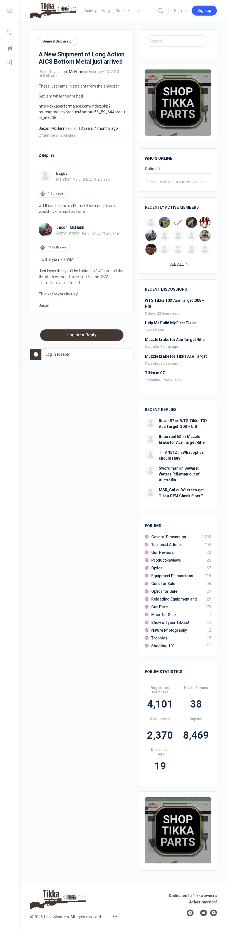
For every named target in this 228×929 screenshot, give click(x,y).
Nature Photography (169, 630)
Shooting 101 (163, 646)
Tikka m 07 (155, 373)
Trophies (159, 638)
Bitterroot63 (170, 436)
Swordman (168, 468)
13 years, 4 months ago (98, 128)
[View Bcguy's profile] (45, 176)
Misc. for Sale (163, 614)
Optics (157, 568)
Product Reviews (166, 560)
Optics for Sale (164, 591)
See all (176, 264)
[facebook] (190, 913)
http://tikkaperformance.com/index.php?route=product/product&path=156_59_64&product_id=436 (82, 112)
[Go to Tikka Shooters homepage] (53, 10)
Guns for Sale (163, 583)
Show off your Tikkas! (170, 622)
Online (152, 169)
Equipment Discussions (172, 576)
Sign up (204, 10)
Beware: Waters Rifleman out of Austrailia (179, 474)
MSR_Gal (167, 490)
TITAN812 (168, 452)
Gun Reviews (162, 552)
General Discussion (57, 41)
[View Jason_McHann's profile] (45, 229)
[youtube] (213, 913)
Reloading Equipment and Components (176, 599)
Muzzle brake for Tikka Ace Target (176, 356)
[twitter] (203, 913)
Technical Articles (167, 544)
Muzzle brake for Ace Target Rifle (175, 339)
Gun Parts (159, 607)
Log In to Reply (81, 334)
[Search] (160, 10)
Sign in (180, 10)
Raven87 (166, 421)
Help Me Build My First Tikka (170, 323)
